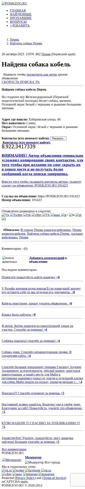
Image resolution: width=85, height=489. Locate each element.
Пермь (46, 54)
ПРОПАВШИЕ (21, 18)
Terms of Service (54, 478)
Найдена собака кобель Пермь (48, 233)
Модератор (33, 457)
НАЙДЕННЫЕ (21, 14)
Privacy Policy (25, 478)
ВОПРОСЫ (18, 21)
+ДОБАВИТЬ (20, 25)
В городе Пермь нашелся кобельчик (46, 230)
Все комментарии (14, 449)
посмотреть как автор (42, 74)
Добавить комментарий (46, 258)
